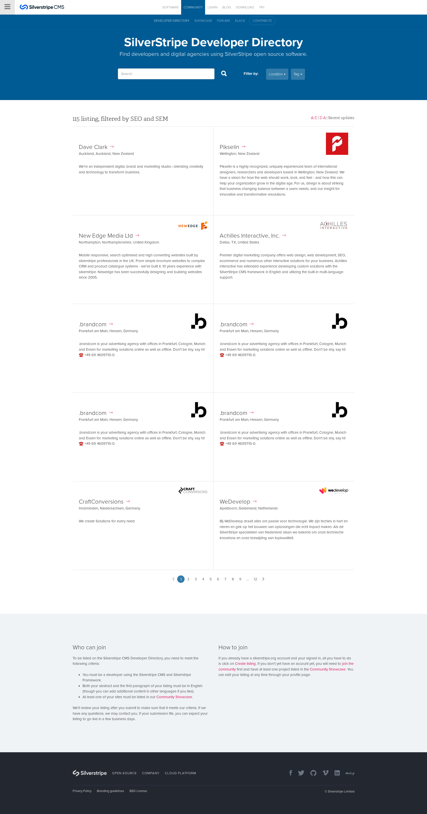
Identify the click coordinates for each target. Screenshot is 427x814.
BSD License (138, 791)
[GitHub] (311, 773)
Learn (212, 7)
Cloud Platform (180, 773)
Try (262, 7)
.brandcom (93, 324)
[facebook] (288, 773)
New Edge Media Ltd (106, 235)
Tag (297, 74)
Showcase (203, 21)
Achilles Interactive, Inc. (250, 235)
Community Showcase (174, 697)
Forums (223, 21)
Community (193, 7)
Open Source (124, 773)
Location (276, 74)
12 (255, 579)
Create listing (245, 663)
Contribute (262, 21)
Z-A (323, 117)
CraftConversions (101, 501)
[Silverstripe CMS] (42, 8)
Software (170, 7)
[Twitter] (298, 773)
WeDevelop (235, 501)
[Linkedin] (335, 773)
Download (245, 7)
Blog (226, 7)
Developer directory (172, 21)
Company (150, 773)
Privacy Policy (82, 791)
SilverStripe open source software (265, 54)
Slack (240, 21)
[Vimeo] (323, 773)
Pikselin (229, 147)
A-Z (314, 117)
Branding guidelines (110, 791)
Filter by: (251, 73)
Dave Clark (93, 147)
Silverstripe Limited (341, 792)
